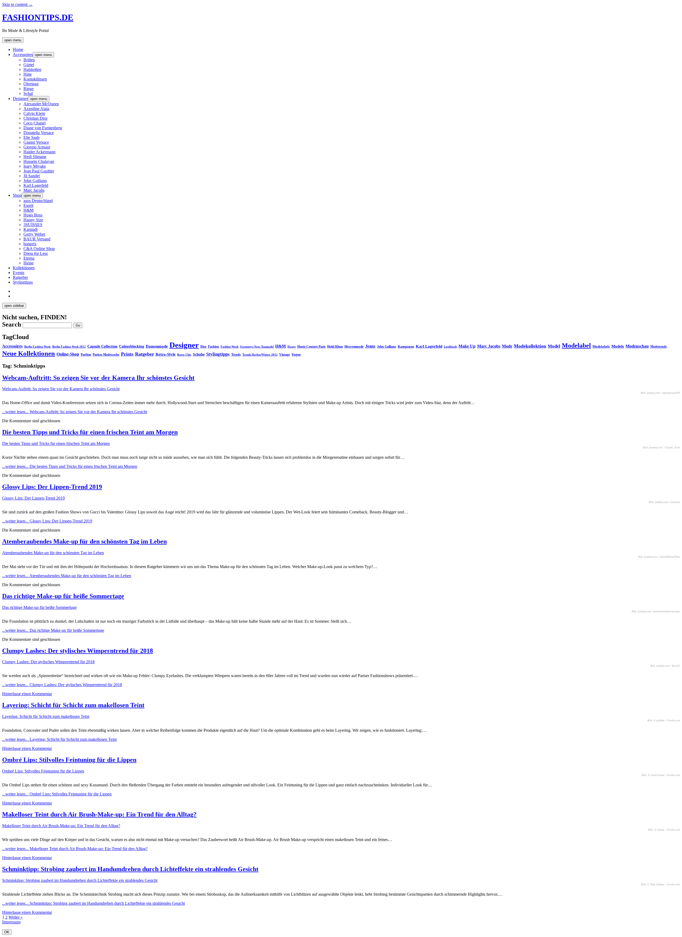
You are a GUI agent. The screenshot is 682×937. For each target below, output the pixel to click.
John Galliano (35, 180)
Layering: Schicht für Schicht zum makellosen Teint (73, 705)
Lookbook (450, 346)
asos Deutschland (38, 200)
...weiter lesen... (74, 411)
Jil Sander (31, 176)
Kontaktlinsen (35, 79)
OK (6, 932)
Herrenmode (354, 346)
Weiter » (16, 917)
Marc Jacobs (33, 190)
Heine (28, 263)
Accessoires (23, 54)
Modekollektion (530, 346)
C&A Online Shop (39, 248)
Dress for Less (35, 253)
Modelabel (576, 345)
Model (554, 346)
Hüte (27, 74)
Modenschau (637, 346)
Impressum (11, 922)
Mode (507, 346)
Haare (291, 346)
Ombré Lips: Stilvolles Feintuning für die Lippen (69, 759)
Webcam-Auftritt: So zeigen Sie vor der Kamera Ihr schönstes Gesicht (98, 377)
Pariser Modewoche (106, 354)
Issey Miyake (34, 166)
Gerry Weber (34, 234)
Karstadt (30, 229)
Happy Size (33, 220)
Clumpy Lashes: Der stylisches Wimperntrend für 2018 (77, 650)
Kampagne (406, 346)
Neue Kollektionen (28, 353)
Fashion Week (229, 346)
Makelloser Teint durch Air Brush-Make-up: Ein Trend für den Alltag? (99, 814)
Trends (236, 354)
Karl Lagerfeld (35, 185)
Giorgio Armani (36, 147)
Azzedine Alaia (36, 108)
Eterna (28, 258)
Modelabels (601, 346)
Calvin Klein (34, 113)
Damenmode (157, 346)
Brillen (29, 60)
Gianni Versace (36, 142)
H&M (28, 210)
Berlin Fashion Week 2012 (69, 346)
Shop (17, 195)
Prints (127, 354)
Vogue (296, 354)
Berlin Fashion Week (37, 346)
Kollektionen (24, 268)
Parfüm (86, 354)
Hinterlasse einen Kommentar (27, 693)
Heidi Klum (335, 346)
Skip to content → (17, 4)
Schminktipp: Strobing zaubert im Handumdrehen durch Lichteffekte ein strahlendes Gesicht (130, 869)
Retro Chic (184, 354)
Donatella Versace (38, 132)
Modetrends (658, 346)
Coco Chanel (34, 123)
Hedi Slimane (34, 156)
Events (18, 272)
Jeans (370, 346)
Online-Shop (67, 354)
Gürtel (28, 64)
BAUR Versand (36, 239)
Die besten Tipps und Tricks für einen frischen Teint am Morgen (90, 432)
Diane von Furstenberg (42, 128)
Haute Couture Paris (311, 346)
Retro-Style (166, 354)
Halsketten (32, 69)
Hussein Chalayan (38, 161)
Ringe (28, 88)
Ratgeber (20, 277)
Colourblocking (131, 346)
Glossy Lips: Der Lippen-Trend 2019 (52, 486)
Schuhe (199, 354)
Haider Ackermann (39, 152)
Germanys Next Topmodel (257, 346)
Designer (20, 98)
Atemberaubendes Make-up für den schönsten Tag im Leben (84, 541)
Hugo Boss (32, 215)
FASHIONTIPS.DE (37, 17)
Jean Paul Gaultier (38, 171)
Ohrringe (31, 84)
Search (11, 324)
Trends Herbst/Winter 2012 (260, 354)
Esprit (28, 205)
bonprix (29, 244)
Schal (28, 93)
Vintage (284, 354)
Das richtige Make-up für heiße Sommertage (63, 596)
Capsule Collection (102, 346)
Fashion (213, 346)
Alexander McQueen (41, 104)
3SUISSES (32, 224)
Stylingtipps (23, 282)
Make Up (467, 346)
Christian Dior (35, 118)
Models (617, 346)
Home (18, 49)
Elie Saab (31, 137)
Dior (203, 346)
